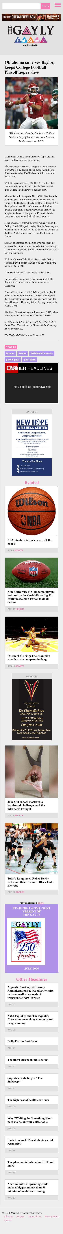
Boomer (10, 353)
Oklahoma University (42, 353)
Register (21, 1216)
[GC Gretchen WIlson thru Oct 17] (31, 17)
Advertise (8, 1216)
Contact (7, 1219)
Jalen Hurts (30, 359)
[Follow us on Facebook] (18, 39)
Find (45, 6)
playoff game (12, 359)
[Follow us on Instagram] (43, 39)
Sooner (22, 353)
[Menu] (58, 4)
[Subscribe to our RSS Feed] (30, 39)
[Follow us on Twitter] (24, 39)
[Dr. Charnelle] (32, 709)
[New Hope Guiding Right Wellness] (32, 445)
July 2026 (31, 968)
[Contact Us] (37, 39)
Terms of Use (34, 1216)
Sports (11, 347)
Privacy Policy (52, 1216)
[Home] (31, 29)
